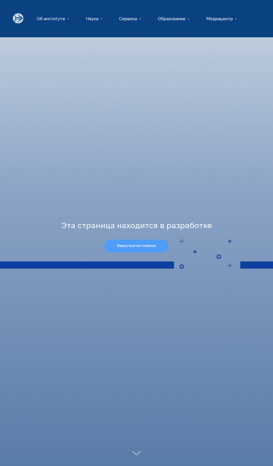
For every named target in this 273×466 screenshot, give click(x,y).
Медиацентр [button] (220, 18)
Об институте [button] (51, 18)
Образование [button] (172, 18)
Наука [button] (92, 18)
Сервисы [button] (128, 18)
